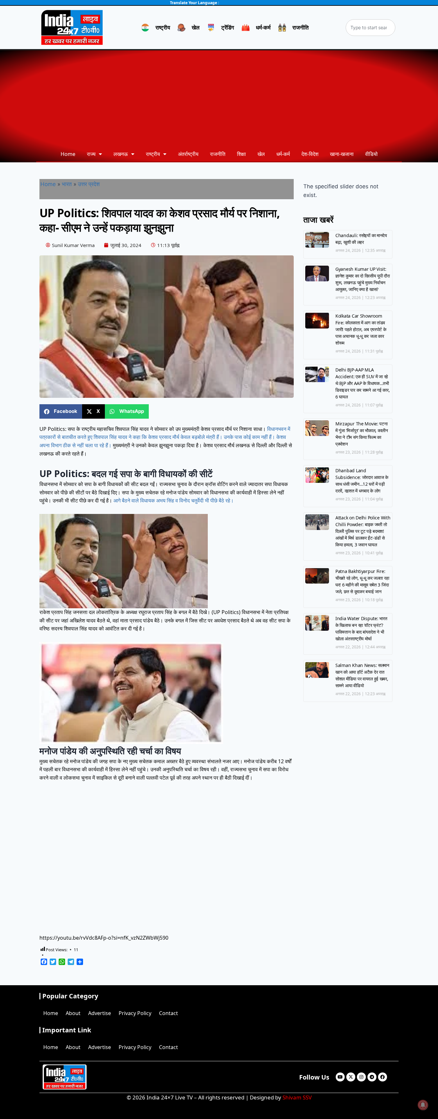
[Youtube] (340, 1076)
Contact (168, 1013)
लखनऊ (121, 154)
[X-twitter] (350, 1076)
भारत (67, 184)
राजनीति (217, 154)
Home (68, 154)
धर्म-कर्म (283, 154)
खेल (261, 154)
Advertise (99, 1013)
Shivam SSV (297, 1097)
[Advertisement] (219, 98)
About (73, 1013)
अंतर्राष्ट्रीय (188, 154)
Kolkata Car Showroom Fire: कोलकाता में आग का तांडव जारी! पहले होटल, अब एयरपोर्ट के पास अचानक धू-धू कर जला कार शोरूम (360, 329)
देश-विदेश (309, 154)
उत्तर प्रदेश (89, 184)
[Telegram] (371, 1076)
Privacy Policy (135, 1013)
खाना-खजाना (342, 154)
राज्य (91, 154)
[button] (60, 411)
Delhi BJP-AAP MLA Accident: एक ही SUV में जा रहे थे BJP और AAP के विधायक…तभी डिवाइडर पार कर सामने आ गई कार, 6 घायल (362, 383)
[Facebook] (382, 1076)
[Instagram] (361, 1076)
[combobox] (370, 27)
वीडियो (371, 154)
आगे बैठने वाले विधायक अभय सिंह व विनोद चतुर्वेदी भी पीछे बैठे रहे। (174, 500)
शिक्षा (241, 154)
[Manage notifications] (423, 1105)
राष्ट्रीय (153, 154)
